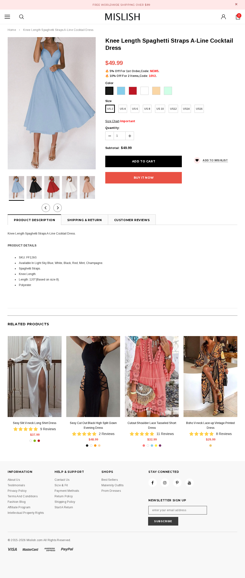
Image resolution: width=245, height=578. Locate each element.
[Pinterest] (177, 482)
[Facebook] (152, 482)
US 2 (110, 108)
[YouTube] (189, 482)
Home (12, 30)
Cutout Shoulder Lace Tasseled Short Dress (152, 425)
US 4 (123, 108)
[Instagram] (165, 482)
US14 (186, 108)
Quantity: (112, 128)
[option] (52, 103)
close (236, 4)
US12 (173, 108)
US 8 (147, 108)
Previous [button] (46, 208)
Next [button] (57, 208)
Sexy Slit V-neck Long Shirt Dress (34, 423)
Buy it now (144, 177)
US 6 (135, 108)
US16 (199, 108)
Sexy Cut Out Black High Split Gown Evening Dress (93, 425)
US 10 (160, 108)
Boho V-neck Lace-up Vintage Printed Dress (210, 425)
